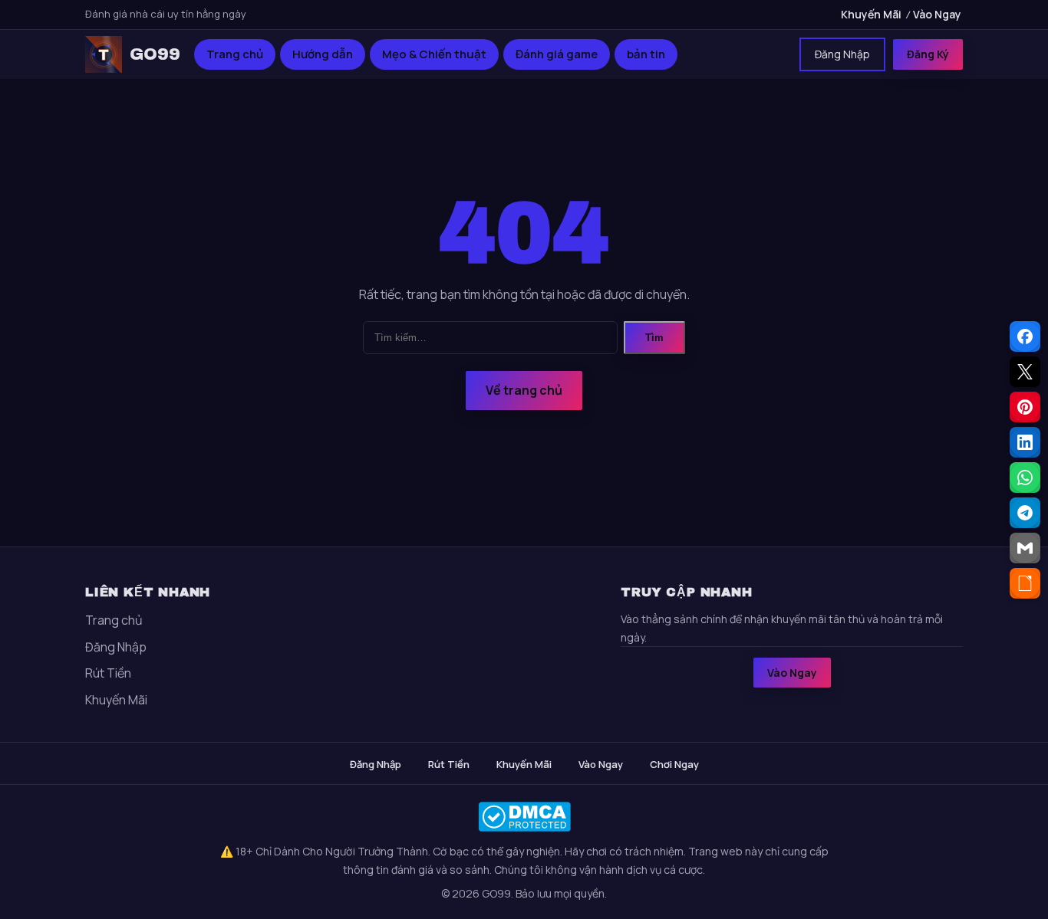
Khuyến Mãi (871, 14)
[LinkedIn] (1025, 442)
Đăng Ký (928, 54)
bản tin (646, 54)
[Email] (1025, 548)
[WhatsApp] (1025, 477)
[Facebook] (1025, 336)
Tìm (654, 337)
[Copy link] (1025, 583)
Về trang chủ (524, 390)
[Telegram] (1025, 512)
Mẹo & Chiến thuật (434, 54)
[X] (1025, 371)
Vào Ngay (937, 14)
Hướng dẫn (322, 54)
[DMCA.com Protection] (524, 817)
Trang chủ (234, 54)
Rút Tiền (108, 673)
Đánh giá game (557, 54)
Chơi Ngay (674, 764)
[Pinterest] (1025, 407)
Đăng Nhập (842, 54)
